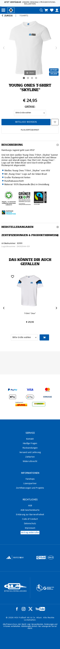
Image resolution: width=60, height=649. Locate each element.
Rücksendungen (30, 448)
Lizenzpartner (30, 484)
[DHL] (21, 404)
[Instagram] (23, 609)
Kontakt (30, 439)
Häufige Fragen (30, 443)
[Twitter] (30, 609)
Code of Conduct (30, 519)
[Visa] (30, 389)
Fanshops (30, 479)
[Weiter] (56, 48)
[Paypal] (12, 389)
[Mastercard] (47, 389)
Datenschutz (30, 524)
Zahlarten (30, 457)
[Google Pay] (30, 397)
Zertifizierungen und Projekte (30, 488)
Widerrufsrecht (30, 461)
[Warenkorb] (46, 10)
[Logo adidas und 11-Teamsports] (9, 559)
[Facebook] (17, 609)
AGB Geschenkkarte (30, 510)
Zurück (8, 16)
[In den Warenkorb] (44, 337)
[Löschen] (12, 276)
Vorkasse (47, 397)
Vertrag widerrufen (30, 533)
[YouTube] (40, 609)
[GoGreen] (38, 404)
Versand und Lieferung (30, 452)
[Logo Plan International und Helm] (40, 559)
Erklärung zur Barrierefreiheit (30, 515)
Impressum (30, 528)
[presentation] (4, 308)
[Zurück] (3, 48)
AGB (30, 506)
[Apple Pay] (12, 397)
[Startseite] (11, 10)
